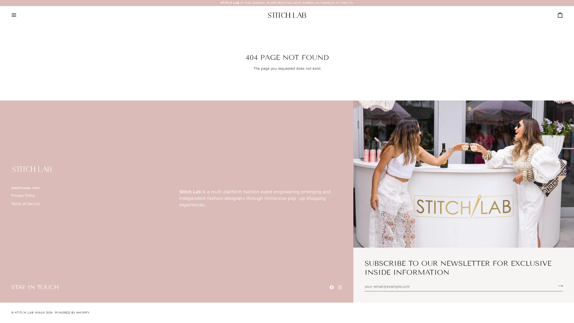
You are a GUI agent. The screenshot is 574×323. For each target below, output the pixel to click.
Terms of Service (25, 203)
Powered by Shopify (72, 312)
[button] (260, 187)
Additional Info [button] (25, 188)
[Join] (559, 286)
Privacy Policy (23, 195)
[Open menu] (18, 15)
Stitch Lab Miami (30, 312)
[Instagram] (340, 287)
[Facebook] (332, 287)
